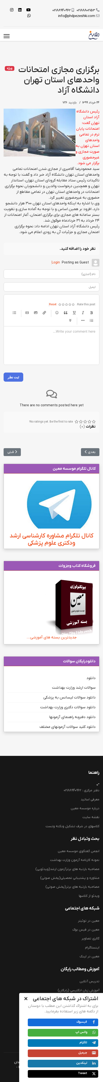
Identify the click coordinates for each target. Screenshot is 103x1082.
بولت (83, 320)
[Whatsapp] (29, 16)
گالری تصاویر (90, 938)
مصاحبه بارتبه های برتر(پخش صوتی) (72, 887)
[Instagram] (11, 10)
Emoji (57, 313)
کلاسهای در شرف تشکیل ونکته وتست (72, 826)
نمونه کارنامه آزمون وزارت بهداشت (74, 860)
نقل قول (66, 313)
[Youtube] (28, 10)
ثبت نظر (13, 377)
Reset (53, 305)
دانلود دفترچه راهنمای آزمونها (72, 717)
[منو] (7, 36)
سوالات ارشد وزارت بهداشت (74, 687)
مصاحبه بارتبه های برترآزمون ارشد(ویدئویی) (67, 869)
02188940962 (61, 10)
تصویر (36, 313)
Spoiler (70, 320)
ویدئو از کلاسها (89, 896)
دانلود (91, 678)
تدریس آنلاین (89, 981)
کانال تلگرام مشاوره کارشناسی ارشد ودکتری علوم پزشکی (51, 539)
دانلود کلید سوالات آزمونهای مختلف (68, 727)
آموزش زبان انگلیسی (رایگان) (78, 990)
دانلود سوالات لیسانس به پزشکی (69, 697)
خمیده (83, 313)
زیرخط (74, 313)
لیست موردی (14, 313)
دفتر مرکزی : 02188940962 (81, 790)
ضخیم (91, 313)
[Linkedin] (20, 10)
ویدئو (27, 313)
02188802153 (86, 10)
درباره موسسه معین (85, 808)
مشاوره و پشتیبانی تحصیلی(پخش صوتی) (69, 878)
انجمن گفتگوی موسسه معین (78, 851)
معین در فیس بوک (85, 929)
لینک (44, 313)
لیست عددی (91, 320)
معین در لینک (89, 956)
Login (56, 262)
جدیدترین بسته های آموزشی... (52, 637)
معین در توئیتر (88, 921)
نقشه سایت (90, 817)
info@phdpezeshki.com (76, 16)
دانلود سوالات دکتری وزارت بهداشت (68, 707)
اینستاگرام (92, 947)
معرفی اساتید (90, 799)
